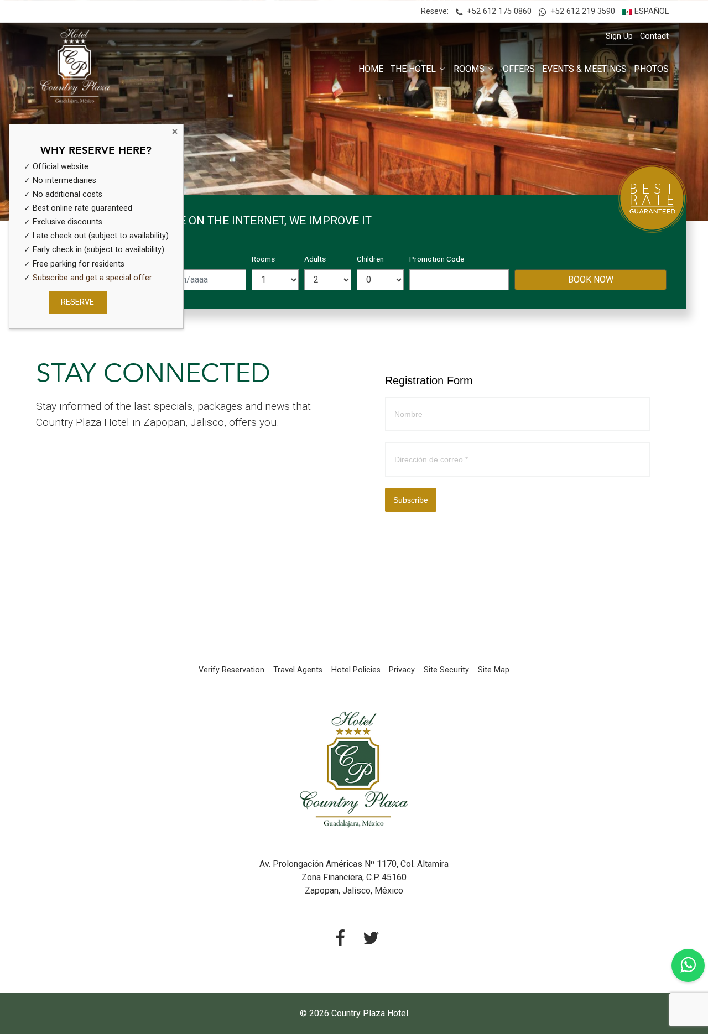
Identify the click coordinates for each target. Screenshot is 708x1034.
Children (370, 258)
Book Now (590, 279)
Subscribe (410, 499)
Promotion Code (436, 258)
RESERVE (77, 302)
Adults (315, 258)
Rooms (263, 258)
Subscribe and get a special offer (92, 278)
